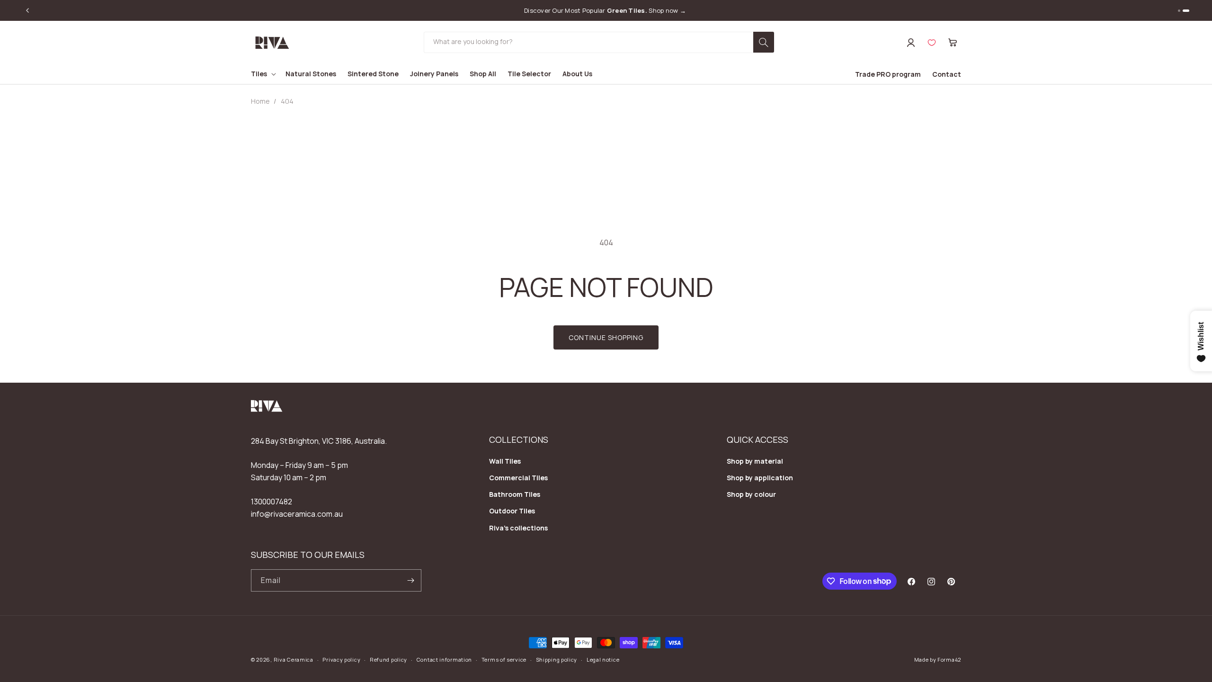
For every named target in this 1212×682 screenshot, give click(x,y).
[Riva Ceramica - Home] (267, 409)
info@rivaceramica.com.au (297, 514)
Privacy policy (341, 659)
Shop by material (755, 461)
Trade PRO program (888, 74)
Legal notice (603, 659)
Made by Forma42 (938, 659)
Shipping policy (557, 659)
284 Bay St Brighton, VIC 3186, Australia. (319, 441)
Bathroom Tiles (514, 494)
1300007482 (271, 501)
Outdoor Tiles (512, 510)
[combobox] (599, 42)
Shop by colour (751, 494)
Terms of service (503, 659)
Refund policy (388, 659)
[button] (952, 42)
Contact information (444, 659)
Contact (946, 74)
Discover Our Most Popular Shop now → (605, 11)
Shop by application (760, 477)
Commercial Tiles (518, 477)
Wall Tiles (505, 461)
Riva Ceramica (293, 659)
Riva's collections (518, 527)
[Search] (763, 42)
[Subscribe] (410, 580)
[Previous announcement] (27, 10)
